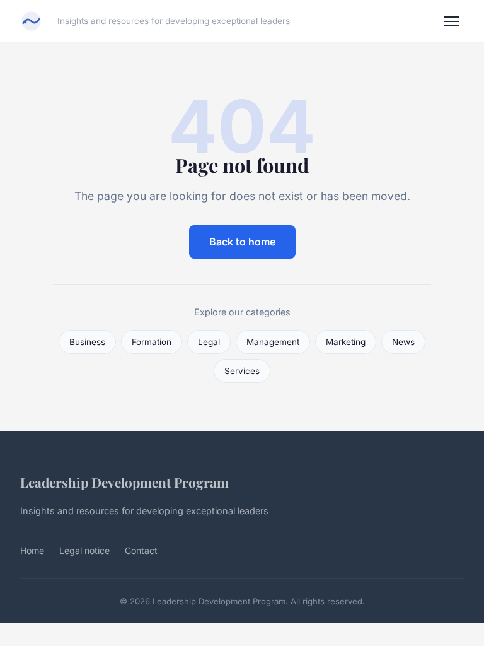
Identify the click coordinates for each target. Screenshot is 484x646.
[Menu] (451, 21)
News (403, 342)
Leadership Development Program (124, 482)
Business (87, 342)
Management (272, 342)
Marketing (346, 342)
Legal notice (84, 550)
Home (32, 550)
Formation (151, 342)
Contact (141, 550)
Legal (209, 342)
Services (242, 371)
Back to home (242, 241)
